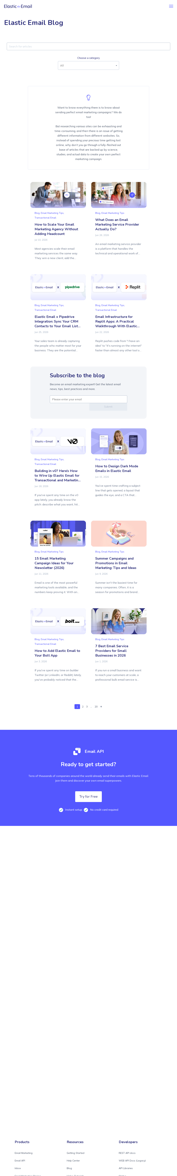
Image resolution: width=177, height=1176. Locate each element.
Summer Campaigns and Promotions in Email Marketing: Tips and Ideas (115, 563)
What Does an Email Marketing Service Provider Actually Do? (117, 224)
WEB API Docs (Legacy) (132, 1160)
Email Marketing (23, 1153)
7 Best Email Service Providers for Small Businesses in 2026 (111, 651)
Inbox (18, 1168)
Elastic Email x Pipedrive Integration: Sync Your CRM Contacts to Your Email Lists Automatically (57, 323)
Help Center (73, 1160)
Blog (69, 1168)
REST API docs (127, 1153)
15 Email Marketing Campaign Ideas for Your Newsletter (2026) (54, 563)
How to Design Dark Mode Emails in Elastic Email (116, 468)
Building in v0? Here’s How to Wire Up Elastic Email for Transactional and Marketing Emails (57, 478)
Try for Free (88, 796)
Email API (20, 1160)
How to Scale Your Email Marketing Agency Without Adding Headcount (56, 229)
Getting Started (75, 1153)
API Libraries (126, 1168)
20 (96, 706)
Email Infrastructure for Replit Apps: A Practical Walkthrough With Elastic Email (116, 323)
